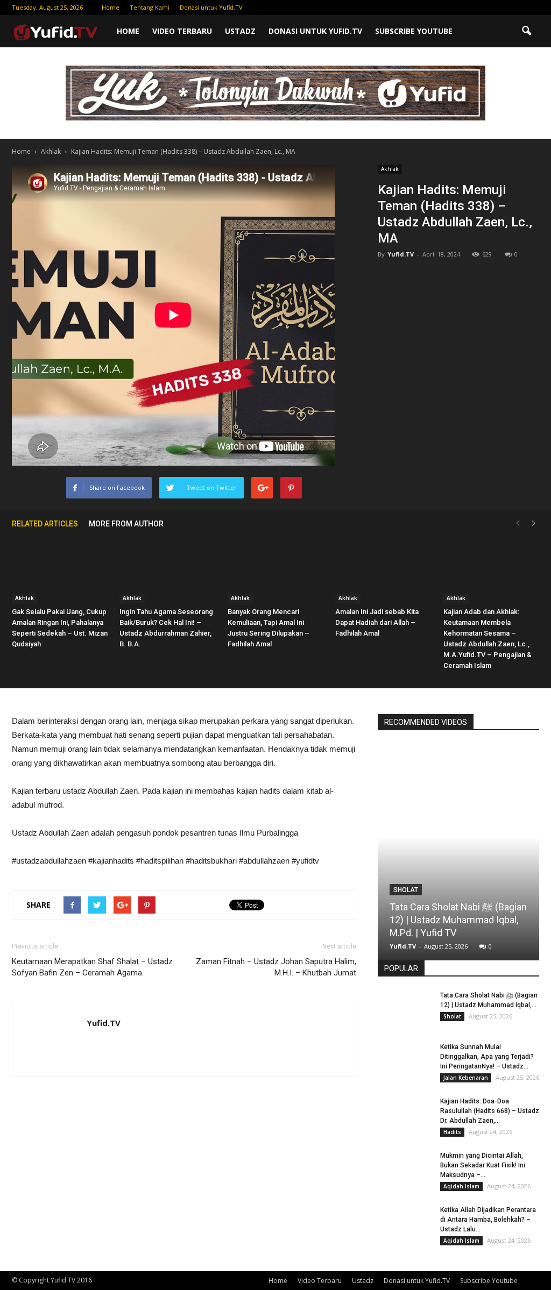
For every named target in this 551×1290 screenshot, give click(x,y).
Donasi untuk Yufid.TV (211, 7)
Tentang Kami (149, 7)
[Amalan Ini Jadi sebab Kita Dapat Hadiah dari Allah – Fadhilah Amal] (383, 570)
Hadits (452, 1132)
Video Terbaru (182, 31)
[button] (526, 31)
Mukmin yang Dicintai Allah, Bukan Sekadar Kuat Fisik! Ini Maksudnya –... (482, 1165)
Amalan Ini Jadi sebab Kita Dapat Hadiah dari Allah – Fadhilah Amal (377, 622)
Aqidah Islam (461, 1186)
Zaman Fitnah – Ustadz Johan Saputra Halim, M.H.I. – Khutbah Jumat (276, 967)
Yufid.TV (400, 254)
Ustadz (240, 31)
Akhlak (390, 169)
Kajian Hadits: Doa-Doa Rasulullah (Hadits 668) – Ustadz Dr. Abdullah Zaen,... (489, 1110)
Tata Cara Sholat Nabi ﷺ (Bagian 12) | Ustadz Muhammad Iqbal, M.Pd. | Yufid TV (458, 919)
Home (110, 7)
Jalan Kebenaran (465, 1077)
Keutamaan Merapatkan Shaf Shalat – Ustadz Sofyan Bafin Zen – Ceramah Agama (92, 967)
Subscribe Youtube (414, 31)
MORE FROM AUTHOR (126, 523)
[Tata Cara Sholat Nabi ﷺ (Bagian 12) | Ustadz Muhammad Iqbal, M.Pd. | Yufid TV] (458, 843)
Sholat (405, 890)
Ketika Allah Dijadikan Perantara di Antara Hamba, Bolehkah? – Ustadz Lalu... (488, 1219)
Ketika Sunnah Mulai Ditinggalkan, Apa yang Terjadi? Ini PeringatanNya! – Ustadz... (487, 1056)
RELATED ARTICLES (45, 523)
